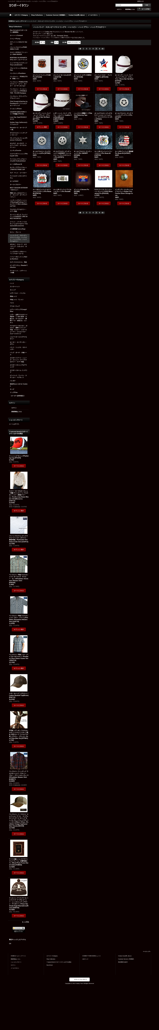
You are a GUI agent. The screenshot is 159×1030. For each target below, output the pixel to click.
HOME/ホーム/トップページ (18, 956)
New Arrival (49, 965)
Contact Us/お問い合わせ (125, 956)
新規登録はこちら (130, 9)
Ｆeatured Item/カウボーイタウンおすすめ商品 (59, 962)
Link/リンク (85, 959)
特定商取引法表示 (123, 962)
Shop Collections (51, 959)
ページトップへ (147, 951)
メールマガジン (15, 968)
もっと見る (25, 922)
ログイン (119, 9)
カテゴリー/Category (52, 956)
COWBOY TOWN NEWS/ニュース (91, 956)
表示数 (37, 42)
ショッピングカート (16, 962)
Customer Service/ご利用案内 (126, 959)
